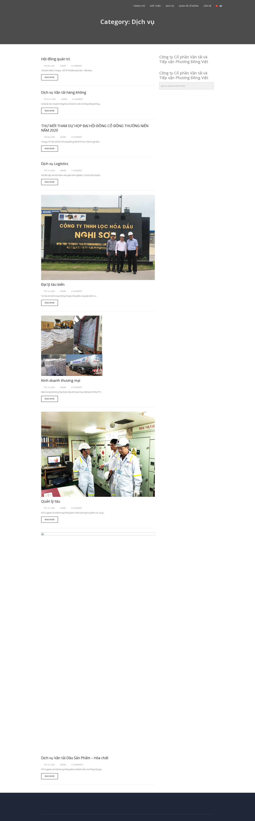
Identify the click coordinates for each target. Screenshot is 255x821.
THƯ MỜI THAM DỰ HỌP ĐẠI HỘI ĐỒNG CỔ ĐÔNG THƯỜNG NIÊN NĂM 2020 (94, 128)
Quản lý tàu (50, 501)
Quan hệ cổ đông (188, 5)
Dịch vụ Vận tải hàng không (63, 92)
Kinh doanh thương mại (60, 380)
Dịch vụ (170, 5)
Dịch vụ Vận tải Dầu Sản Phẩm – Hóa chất (74, 757)
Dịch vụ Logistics (54, 163)
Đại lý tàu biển (52, 284)
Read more (49, 77)
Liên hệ (207, 5)
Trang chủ (139, 5)
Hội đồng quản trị (55, 58)
